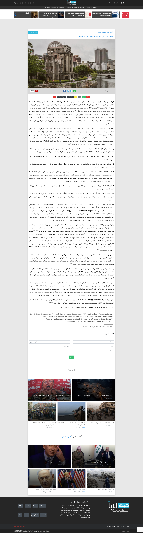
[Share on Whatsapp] (74, 91)
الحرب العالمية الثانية (61, 97)
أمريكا (88, 97)
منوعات (54, 7)
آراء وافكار (95, 7)
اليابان (76, 97)
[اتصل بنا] (33, 3)
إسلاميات (82, 7)
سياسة (88, 7)
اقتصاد (75, 7)
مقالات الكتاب (102, 32)
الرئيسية (127, 3)
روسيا (79, 97)
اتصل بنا (111, 3)
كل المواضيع (119, 3)
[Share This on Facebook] (64, 91)
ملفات (48, 7)
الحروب (83, 97)
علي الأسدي (66, 436)
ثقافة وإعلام (61, 7)
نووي (55, 97)
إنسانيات (69, 7)
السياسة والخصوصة (125, 531)
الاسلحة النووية (70, 97)
